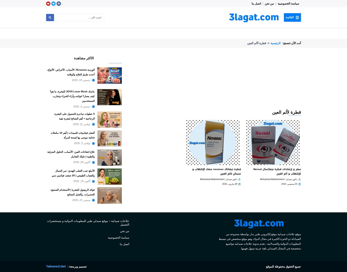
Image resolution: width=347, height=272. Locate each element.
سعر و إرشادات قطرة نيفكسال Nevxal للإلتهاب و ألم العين (277, 171)
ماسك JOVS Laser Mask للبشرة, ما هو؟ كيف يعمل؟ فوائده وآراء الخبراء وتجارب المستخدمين (72, 96)
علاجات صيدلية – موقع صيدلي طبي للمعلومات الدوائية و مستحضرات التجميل (88, 222)
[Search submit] (50, 17)
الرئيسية (275, 43)
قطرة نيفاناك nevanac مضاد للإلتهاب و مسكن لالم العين (216, 171)
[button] (292, 17)
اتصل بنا (256, 3)
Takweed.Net (56, 266)
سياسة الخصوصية (288, 3)
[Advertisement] (212, 82)
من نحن (269, 3)
